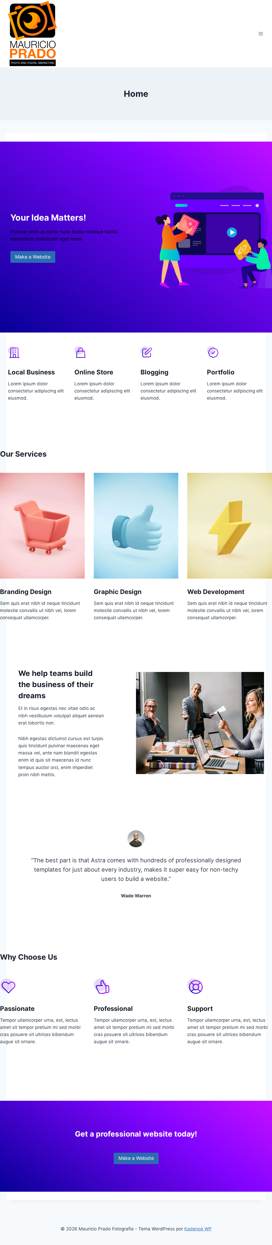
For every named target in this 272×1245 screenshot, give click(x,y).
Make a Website (32, 257)
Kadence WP (198, 1228)
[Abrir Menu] (261, 33)
